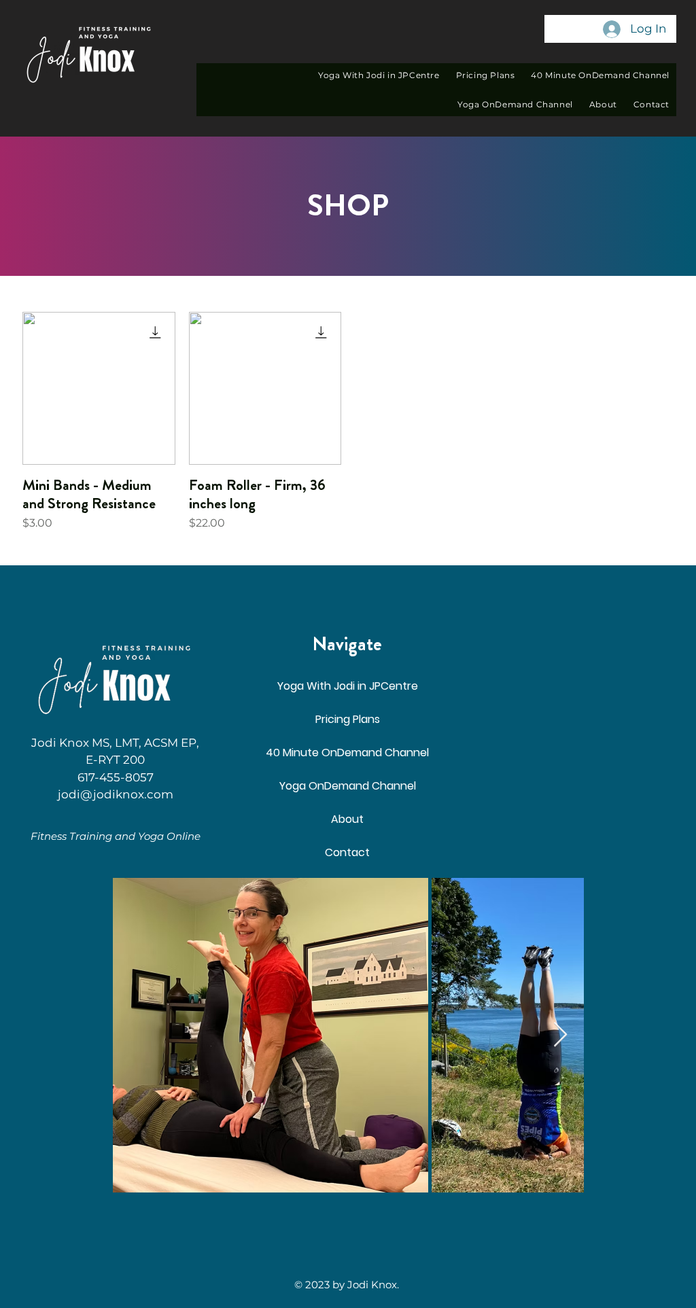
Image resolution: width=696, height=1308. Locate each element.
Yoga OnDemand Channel (348, 786)
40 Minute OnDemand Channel (348, 752)
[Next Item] (560, 1035)
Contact (347, 852)
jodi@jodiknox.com (115, 794)
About (347, 819)
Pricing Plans (347, 719)
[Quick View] (98, 388)
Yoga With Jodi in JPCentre (348, 686)
